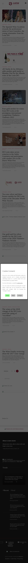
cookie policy (20, 283)
